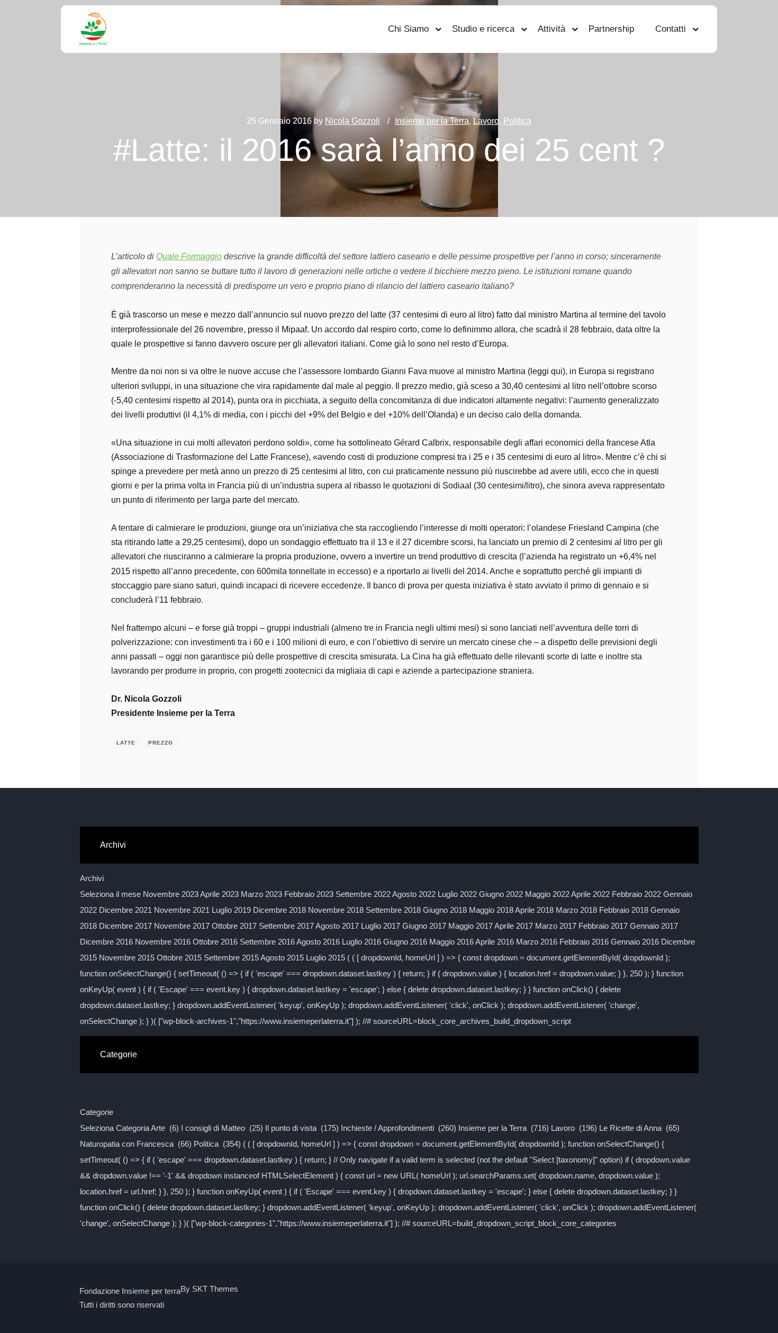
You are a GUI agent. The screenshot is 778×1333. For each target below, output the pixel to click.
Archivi (92, 878)
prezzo (160, 743)
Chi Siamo (408, 29)
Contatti (670, 29)
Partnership (611, 29)
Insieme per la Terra (432, 120)
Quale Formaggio (189, 256)
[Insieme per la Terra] (94, 29)
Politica (517, 120)
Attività (551, 29)
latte (125, 743)
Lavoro (486, 120)
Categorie (96, 1112)
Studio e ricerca (483, 29)
